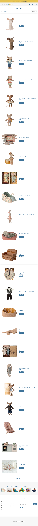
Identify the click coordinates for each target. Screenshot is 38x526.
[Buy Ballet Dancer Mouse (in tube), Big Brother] (9, 389)
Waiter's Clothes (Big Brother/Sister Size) (26, 291)
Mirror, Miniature (22, 464)
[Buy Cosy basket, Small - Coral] (9, 235)
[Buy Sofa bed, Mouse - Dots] (9, 254)
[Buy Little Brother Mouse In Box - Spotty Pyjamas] (9, 178)
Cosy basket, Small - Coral (24, 233)
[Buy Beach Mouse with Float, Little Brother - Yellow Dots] (9, 101)
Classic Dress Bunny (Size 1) (24, 368)
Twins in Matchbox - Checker (24, 137)
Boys (1, 505)
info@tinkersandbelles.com (15, 507)
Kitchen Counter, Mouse (23, 445)
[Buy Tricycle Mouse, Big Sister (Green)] (9, 81)
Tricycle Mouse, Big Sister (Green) (25, 79)
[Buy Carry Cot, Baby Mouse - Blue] (9, 197)
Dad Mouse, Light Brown (23, 406)
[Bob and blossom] (9, 490)
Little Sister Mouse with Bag (24, 118)
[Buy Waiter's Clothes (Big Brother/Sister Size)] (9, 293)
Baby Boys (2, 501)
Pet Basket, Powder (22, 310)
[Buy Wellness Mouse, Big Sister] (9, 158)
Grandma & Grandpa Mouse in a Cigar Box (27, 349)
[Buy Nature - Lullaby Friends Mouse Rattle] (9, 24)
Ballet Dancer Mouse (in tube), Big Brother (27, 387)
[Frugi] (16, 490)
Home (2, 11)
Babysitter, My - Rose (23, 426)
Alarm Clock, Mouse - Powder (24, 272)
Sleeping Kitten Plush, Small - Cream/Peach (27, 329)
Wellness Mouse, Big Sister (24, 156)
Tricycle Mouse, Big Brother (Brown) (25, 60)
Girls (1, 507)
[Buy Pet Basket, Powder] (9, 312)
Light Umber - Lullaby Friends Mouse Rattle (27, 41)
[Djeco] (22, 490)
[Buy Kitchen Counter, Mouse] (9, 447)
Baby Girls (2, 503)
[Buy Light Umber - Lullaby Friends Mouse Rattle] (9, 43)
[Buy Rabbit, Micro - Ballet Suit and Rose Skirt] (9, 216)
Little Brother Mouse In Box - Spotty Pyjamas (27, 176)
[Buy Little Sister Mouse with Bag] (9, 120)
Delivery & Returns (23, 521)
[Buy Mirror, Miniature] (9, 466)
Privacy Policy (18, 521)
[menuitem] (30, 4)
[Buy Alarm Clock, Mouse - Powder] (9, 274)
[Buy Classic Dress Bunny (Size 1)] (9, 370)
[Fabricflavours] (34, 490)
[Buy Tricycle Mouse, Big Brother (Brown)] (9, 62)
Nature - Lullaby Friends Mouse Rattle (26, 22)
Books (2, 511)
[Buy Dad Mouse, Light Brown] (9, 408)
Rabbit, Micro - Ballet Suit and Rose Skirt (26, 214)
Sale (1, 513)
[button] (30, 4)
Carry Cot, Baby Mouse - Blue (24, 195)
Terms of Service (15, 521)
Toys (1, 509)
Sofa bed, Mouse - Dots (23, 252)
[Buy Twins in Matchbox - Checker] (9, 139)
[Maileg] (3, 490)
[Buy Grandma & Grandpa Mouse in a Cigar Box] (9, 351)
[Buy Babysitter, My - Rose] (9, 428)
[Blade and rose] (28, 490)
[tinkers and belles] (7, 4)
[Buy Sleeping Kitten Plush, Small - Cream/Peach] (9, 331)
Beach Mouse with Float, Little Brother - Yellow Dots (27, 99)
